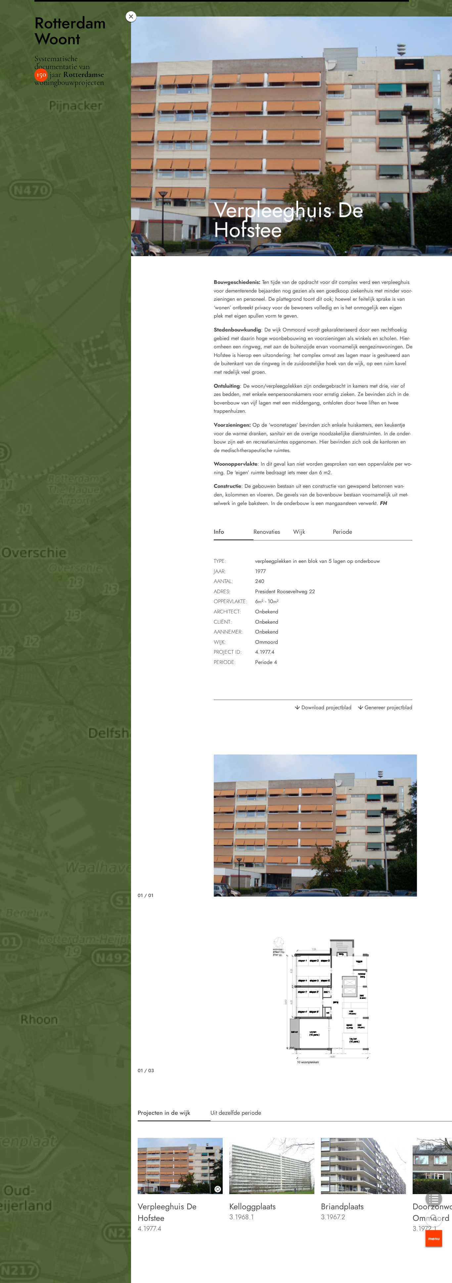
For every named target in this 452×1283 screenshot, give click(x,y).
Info (219, 531)
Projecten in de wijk (164, 1112)
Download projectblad (326, 707)
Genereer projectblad (388, 707)
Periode (342, 531)
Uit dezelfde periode (235, 1112)
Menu (434, 1238)
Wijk (299, 531)
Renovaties (266, 531)
